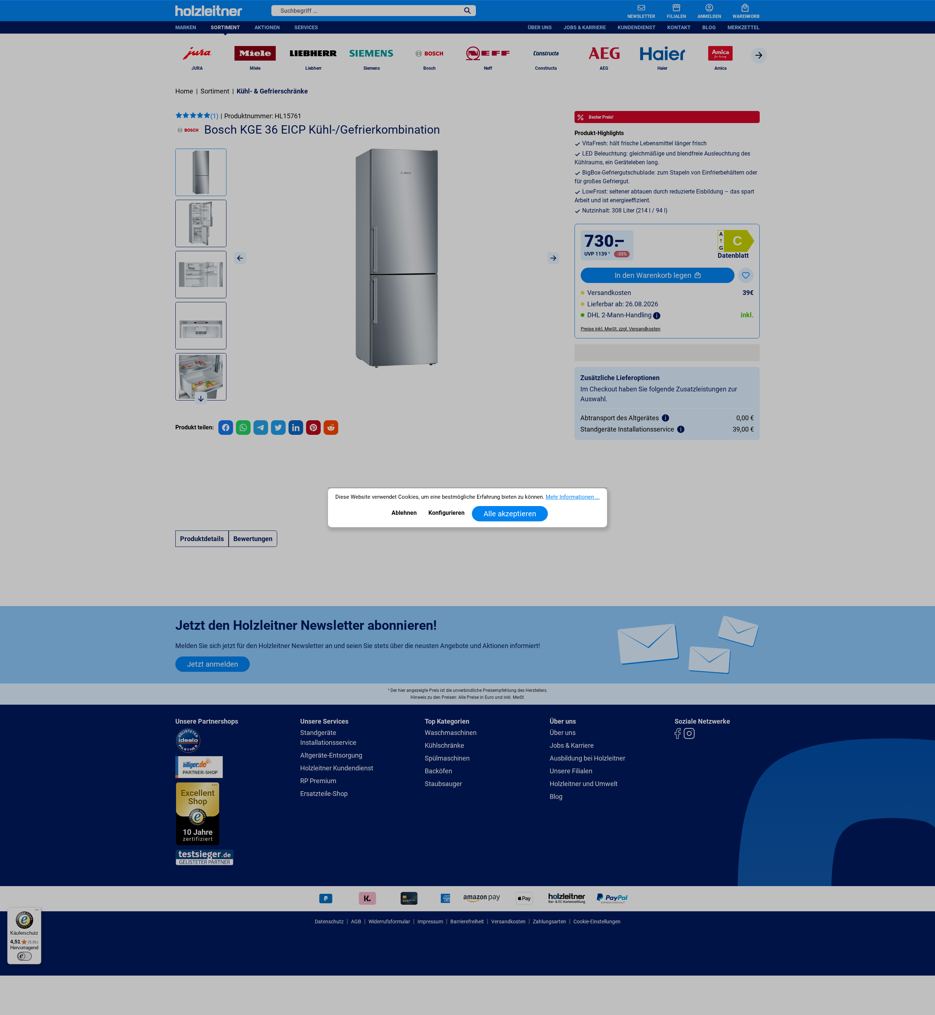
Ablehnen (404, 512)
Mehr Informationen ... (573, 497)
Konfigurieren (446, 512)
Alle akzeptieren (510, 513)
